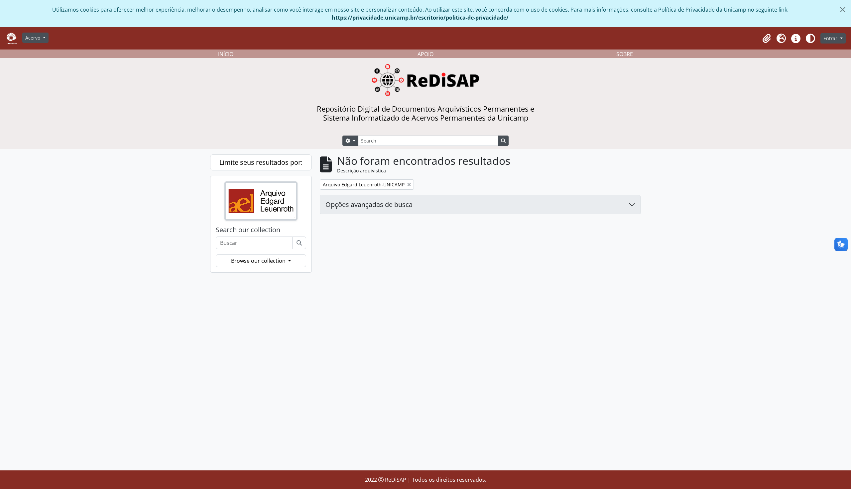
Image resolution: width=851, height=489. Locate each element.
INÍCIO (225, 54)
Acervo (33, 38)
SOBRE (624, 54)
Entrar (831, 38)
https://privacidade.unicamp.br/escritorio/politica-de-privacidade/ (420, 17)
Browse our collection (259, 260)
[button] (766, 38)
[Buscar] (299, 243)
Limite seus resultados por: (261, 162)
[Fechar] (843, 9)
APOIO (425, 54)
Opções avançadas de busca (369, 204)
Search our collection (248, 230)
